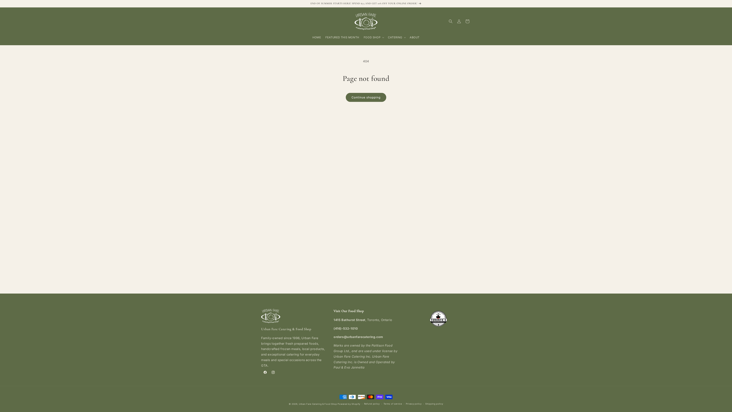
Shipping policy (434, 403)
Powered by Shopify (349, 404)
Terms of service (393, 403)
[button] (373, 37)
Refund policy (372, 403)
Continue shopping (366, 97)
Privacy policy (414, 403)
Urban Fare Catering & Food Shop (318, 404)
